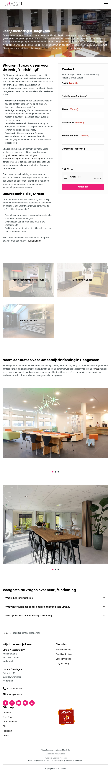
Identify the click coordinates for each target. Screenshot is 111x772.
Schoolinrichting (63, 659)
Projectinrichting (63, 650)
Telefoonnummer (75, 136)
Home (6, 633)
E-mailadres (73, 122)
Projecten (7, 731)
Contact (6, 735)
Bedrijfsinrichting (64, 654)
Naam (70, 83)
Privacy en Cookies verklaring (55, 758)
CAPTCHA (67, 169)
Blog (5, 726)
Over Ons (7, 717)
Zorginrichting (62, 663)
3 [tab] (58, 472)
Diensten (7, 712)
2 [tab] (55, 472)
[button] (106, 4)
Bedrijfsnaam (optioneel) (74, 96)
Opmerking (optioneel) (73, 149)
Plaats (70, 109)
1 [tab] (52, 472)
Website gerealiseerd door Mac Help (55, 750)
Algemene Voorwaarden (55, 754)
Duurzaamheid (10, 722)
